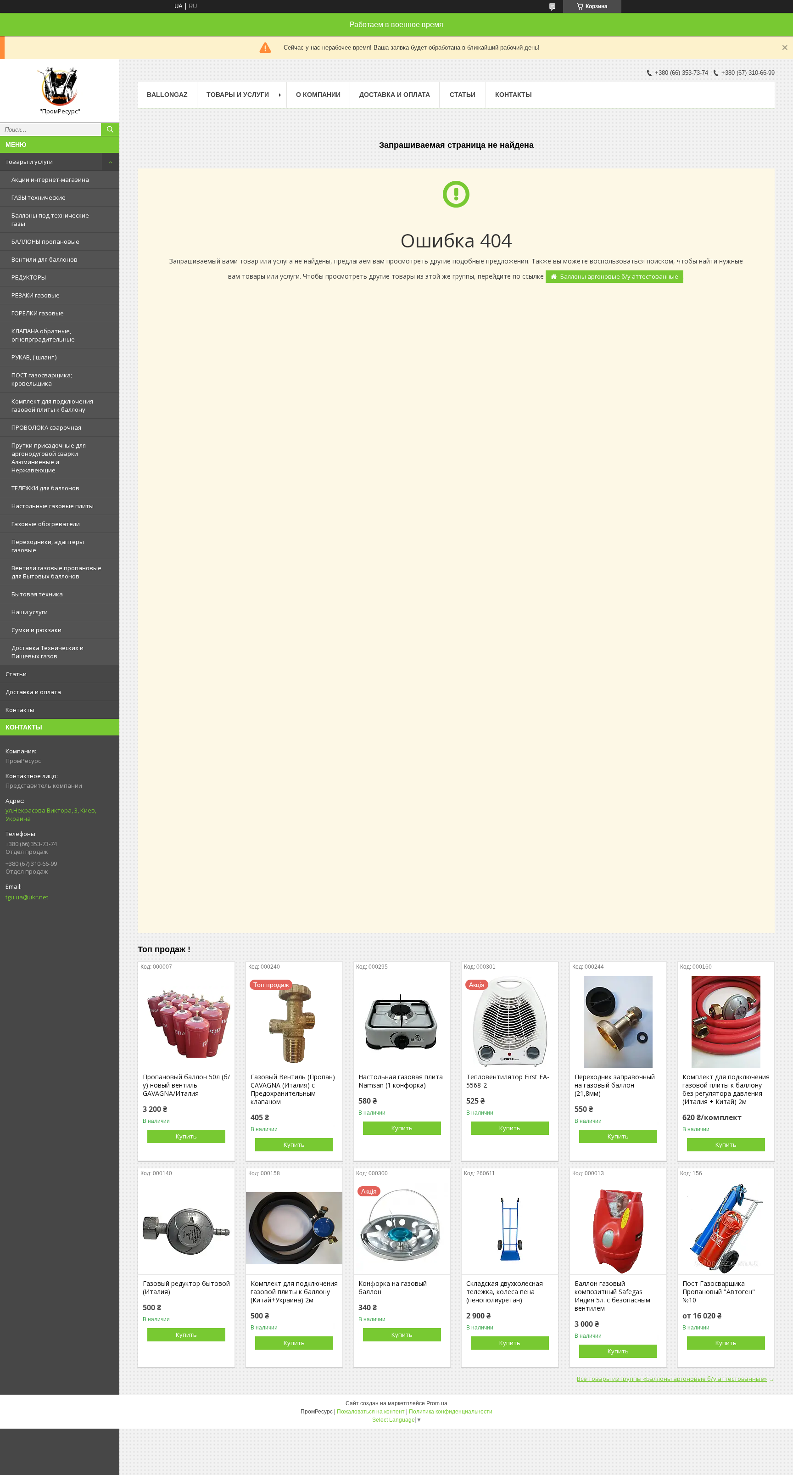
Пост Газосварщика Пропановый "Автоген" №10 (718, 1291)
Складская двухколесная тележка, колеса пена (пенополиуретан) (504, 1291)
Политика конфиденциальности (450, 1411)
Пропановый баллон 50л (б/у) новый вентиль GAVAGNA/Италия (186, 1085)
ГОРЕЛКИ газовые (37, 313)
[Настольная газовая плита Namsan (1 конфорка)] (402, 1022)
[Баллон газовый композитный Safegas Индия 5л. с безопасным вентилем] (618, 1228)
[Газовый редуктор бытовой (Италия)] (186, 1228)
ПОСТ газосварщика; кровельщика (41, 379)
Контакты (20, 710)
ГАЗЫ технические (38, 197)
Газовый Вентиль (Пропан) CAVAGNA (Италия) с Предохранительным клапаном (293, 1089)
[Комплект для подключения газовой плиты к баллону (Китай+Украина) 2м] (294, 1228)
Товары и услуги (29, 161)
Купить (186, 1136)
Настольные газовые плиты (52, 506)
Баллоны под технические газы (50, 219)
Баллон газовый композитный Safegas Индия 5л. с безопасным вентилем (612, 1295)
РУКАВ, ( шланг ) (33, 357)
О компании (318, 94)
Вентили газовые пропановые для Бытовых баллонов (56, 572)
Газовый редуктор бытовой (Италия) (186, 1287)
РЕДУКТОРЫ (28, 277)
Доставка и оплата (33, 692)
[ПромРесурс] (59, 86)
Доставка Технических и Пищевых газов (47, 652)
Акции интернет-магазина (50, 179)
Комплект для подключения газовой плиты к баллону (52, 405)
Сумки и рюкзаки (36, 630)
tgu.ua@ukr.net (27, 897)
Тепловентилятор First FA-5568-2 (507, 1081)
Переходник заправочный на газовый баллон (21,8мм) (615, 1085)
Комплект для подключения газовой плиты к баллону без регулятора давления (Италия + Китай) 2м (726, 1089)
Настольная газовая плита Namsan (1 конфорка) (400, 1081)
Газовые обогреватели (45, 524)
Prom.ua (436, 1403)
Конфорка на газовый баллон (392, 1287)
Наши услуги (29, 612)
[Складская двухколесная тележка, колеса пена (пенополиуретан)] (510, 1228)
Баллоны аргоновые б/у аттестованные (619, 276)
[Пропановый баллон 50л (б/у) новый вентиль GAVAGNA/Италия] (186, 1022)
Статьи (16, 674)
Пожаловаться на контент (371, 1411)
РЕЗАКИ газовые (35, 295)
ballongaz (167, 94)
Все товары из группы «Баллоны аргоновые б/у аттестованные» (672, 1378)
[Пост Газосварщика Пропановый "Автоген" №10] (726, 1228)
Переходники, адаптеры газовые (47, 546)
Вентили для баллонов (44, 259)
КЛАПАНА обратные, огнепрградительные (43, 335)
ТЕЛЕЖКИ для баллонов (45, 488)
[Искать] (110, 129)
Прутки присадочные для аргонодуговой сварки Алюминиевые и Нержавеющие (48, 457)
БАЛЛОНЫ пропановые (45, 241)
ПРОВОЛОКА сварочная (46, 427)
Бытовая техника (37, 594)
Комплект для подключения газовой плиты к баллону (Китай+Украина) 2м (294, 1291)
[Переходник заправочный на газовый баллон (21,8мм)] (618, 1022)
